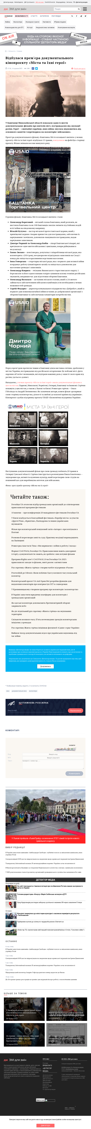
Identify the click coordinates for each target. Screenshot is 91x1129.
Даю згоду (45, 1125)
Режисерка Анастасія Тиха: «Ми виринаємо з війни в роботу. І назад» (43, 545)
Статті (34, 16)
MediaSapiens (18, 2)
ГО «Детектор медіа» (80, 2)
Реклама (45, 1063)
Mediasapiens (47, 1077)
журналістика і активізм (45, 27)
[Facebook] (33, 68)
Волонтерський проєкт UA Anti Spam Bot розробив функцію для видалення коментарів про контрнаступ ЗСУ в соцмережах (41, 582)
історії (30, 27)
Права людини (60, 22)
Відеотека (46, 1084)
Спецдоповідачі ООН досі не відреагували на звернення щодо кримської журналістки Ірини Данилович (45, 859)
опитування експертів (67, 27)
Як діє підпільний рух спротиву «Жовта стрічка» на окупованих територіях (41, 612)
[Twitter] (36, 68)
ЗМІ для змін (40, 2)
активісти (47, 22)
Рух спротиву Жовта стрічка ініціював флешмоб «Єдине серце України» (45, 627)
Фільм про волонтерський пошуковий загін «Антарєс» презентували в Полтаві (44, 531)
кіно (7, 691)
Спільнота (11, 51)
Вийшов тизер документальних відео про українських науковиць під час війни (44, 634)
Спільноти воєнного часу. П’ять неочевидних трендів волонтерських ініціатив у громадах (44, 621)
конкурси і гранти (33, 22)
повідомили (59, 140)
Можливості (21, 16)
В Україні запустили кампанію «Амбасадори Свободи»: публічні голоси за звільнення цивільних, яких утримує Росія (44, 853)
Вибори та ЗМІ (47, 1086)
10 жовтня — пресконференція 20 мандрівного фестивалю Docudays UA (45, 512)
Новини (9, 16)
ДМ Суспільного (29, 2)
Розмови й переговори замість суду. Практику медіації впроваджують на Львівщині (44, 539)
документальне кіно (19, 691)
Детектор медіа (8, 2)
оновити (72, 745)
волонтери (18, 22)
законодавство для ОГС (15, 27)
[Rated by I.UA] (50, 1101)
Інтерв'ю (44, 16)
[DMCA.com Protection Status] (40, 1101)
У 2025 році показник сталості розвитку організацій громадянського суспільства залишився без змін (43, 872)
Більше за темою (15, 993)
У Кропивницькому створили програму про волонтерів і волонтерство (44, 589)
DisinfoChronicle (50, 2)
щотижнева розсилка (34, 703)
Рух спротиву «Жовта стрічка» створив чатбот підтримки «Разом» (42, 567)
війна (8, 22)
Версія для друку (79, 68)
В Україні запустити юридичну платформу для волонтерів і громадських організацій (39, 596)
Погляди (56, 16)
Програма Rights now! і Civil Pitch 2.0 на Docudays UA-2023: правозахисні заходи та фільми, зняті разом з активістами (39, 561)
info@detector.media (71, 1069)
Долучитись (45, 666)
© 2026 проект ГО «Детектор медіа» (73, 1067)
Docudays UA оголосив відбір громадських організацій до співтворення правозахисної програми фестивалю (45, 506)
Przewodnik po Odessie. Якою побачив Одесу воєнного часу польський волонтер (44, 574)
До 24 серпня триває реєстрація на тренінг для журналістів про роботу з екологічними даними (41, 979)
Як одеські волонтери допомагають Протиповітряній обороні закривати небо (40, 604)
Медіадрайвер (60, 2)
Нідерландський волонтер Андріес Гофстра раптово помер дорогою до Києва (35, 972)
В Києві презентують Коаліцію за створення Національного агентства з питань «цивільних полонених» (44, 868)
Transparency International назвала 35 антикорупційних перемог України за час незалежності (40, 863)
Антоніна (69, 2)
